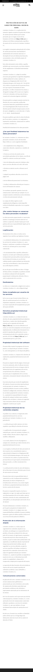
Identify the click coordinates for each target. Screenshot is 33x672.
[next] (30, 1)
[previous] (10, 1)
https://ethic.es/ (21, 39)
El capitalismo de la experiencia (19, 1)
